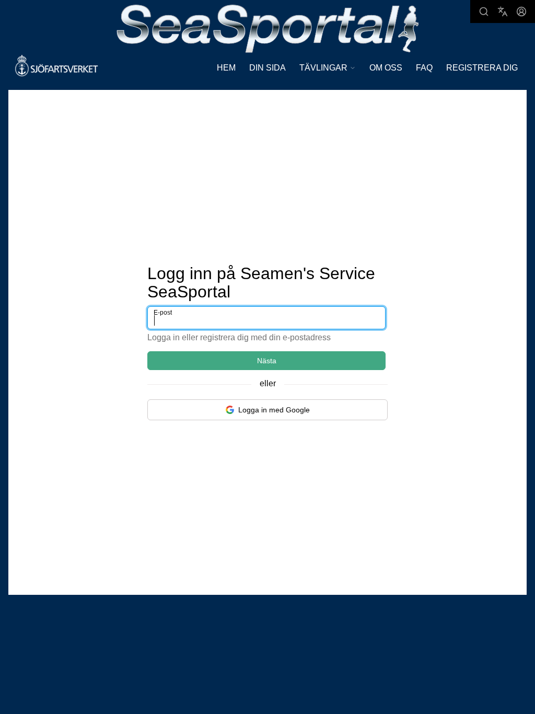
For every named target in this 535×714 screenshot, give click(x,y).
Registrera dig (482, 67)
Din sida (267, 67)
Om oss (385, 67)
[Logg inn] (521, 11)
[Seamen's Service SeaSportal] (267, 27)
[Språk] (502, 11)
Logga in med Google (274, 410)
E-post (163, 312)
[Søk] (483, 11)
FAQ (424, 67)
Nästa (266, 360)
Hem (226, 67)
